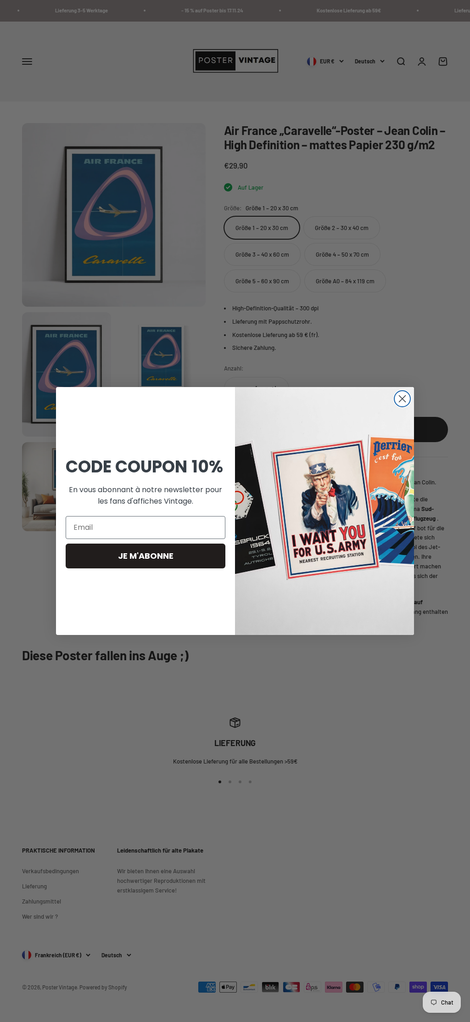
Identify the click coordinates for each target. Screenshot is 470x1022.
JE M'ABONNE (145, 556)
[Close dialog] (402, 399)
